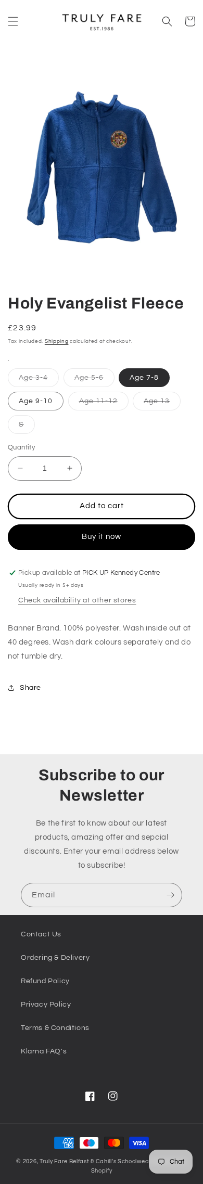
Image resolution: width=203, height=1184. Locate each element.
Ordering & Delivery (55, 957)
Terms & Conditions (55, 1028)
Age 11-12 (104, 403)
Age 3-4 (39, 380)
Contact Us (41, 934)
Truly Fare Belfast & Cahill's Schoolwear (95, 1161)
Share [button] (30, 687)
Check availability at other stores (77, 600)
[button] (13, 21)
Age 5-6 (94, 380)
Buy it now (101, 536)
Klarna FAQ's (44, 1051)
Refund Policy (45, 981)
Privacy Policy (46, 1004)
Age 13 (162, 403)
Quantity (21, 447)
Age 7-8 (144, 377)
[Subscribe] (170, 895)
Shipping (57, 341)
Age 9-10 (36, 401)
